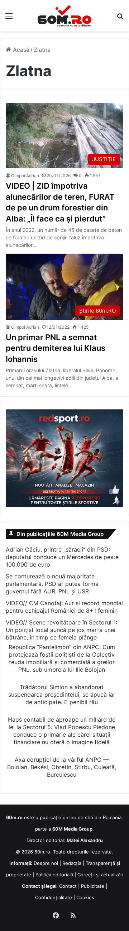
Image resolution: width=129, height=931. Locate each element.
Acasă (20, 49)
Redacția (71, 863)
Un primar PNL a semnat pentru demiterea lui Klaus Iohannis (55, 348)
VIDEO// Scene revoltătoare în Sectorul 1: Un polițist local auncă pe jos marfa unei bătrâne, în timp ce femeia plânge (61, 630)
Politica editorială (54, 874)
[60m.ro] (64, 15)
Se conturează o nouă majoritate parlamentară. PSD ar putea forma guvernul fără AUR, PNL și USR (52, 584)
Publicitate (92, 886)
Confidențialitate (53, 897)
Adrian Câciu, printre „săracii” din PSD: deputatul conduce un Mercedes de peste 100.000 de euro (62, 557)
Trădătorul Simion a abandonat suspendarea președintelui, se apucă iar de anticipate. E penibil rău (61, 694)
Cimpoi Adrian (25, 175)
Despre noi (46, 863)
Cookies (85, 897)
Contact (68, 886)
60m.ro (42, 852)
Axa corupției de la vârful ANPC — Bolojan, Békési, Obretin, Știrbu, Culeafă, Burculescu (61, 767)
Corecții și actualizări (100, 874)
